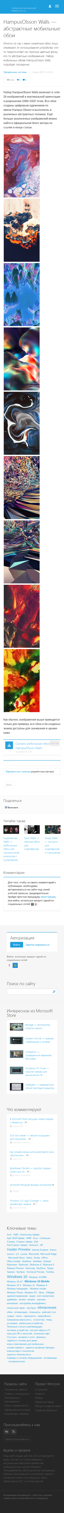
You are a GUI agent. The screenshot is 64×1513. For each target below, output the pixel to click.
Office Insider (13, 1261)
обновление (46, 1307)
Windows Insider (38, 1288)
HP (41, 1245)
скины (19, 1316)
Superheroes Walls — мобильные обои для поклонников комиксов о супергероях (11, 849)
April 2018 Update (16, 1238)
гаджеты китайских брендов (39, 1347)
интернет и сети (26, 1337)
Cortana (11, 1241)
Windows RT (31, 1292)
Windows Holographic (17, 1288)
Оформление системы (17, 1409)
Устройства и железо (16, 1413)
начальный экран (16, 1308)
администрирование (17, 1296)
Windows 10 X (14, 1285)
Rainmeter (12, 1264)
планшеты (34, 1312)
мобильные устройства (31, 1323)
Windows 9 (41, 1285)
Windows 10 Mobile (37, 1281)
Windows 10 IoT (15, 1281)
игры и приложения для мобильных (25, 1344)
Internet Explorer (40, 1250)
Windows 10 (17, 1277)
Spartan (11, 1272)
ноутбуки (31, 1308)
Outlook (47, 1261)
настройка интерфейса (33, 1303)
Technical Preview (35, 1272)
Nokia (29, 1257)
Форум (39, 1397)
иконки (22, 1299)
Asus (35, 1238)
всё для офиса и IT (40, 1330)
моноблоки (12, 1303)
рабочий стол (49, 1312)
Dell (36, 1241)
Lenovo (10, 1254)
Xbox (41, 1292)
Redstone (23, 1264)
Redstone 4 (35, 1264)
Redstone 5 (48, 1264)
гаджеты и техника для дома (22, 1340)
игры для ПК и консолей (19, 1333)
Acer (9, 1234)
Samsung (30, 1268)
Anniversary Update (29, 1234)
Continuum (45, 1238)
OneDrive (26, 1261)
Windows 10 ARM (37, 1277)
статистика (39, 1319)
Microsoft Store (16, 1257)
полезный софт (42, 1333)
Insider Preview (18, 1249)
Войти (16, 944)
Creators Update (24, 1241)
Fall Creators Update (17, 1245)
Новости (40, 1393)
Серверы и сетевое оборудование (24, 1358)
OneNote (37, 1261)
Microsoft (34, 1254)
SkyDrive (40, 1268)
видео (32, 1296)
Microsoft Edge (48, 1254)
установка (12, 1323)
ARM (28, 1238)
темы (49, 1319)
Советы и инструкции (17, 1393)
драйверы (12, 1299)
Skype (50, 1268)
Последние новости (16, 1389)
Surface (20, 1272)
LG (17, 1254)
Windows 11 (29, 1285)
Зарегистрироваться (37, 944)
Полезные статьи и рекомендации (24, 1326)
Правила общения (46, 1410)
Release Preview (15, 1268)
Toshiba (50, 1272)
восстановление (45, 1296)
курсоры (41, 1299)
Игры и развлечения (16, 1405)
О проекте (41, 1389)
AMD (15, 1234)
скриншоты (30, 1316)
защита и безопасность (19, 1354)
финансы (41, 1337)
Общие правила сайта (48, 1406)
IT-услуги (12, 1337)
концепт (31, 1299)
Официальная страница (18, 771)
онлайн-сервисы (15, 1347)
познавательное (16, 1361)
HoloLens (33, 1245)
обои (9, 784)
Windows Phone (15, 1292)
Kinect (53, 1250)
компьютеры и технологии (20, 1351)
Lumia (23, 1254)
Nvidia (37, 1257)
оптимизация (20, 1312)
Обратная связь (44, 1402)
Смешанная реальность (19, 1319)
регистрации (48, 896)
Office (45, 1257)
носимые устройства (17, 1330)
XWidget (50, 1292)
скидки (10, 1316)
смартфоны (44, 1316)
